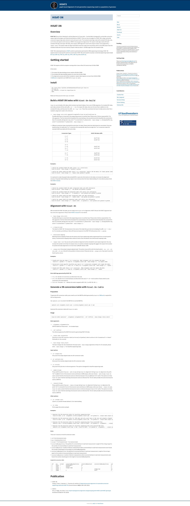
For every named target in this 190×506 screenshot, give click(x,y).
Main (118, 22)
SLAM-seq (56, 54)
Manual (118, 27)
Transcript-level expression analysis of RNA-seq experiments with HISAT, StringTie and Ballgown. (128, 85)
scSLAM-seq (83, 54)
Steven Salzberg (121, 102)
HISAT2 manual (56, 180)
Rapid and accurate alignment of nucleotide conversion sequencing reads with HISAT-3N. (127, 75)
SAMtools (54, 78)
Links (118, 37)
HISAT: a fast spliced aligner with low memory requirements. (127, 82)
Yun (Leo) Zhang (121, 100)
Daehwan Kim (120, 105)
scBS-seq (75, 54)
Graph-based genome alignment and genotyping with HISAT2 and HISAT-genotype (90, 490)
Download (119, 32)
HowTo (118, 35)
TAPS (71, 54)
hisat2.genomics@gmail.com (128, 61)
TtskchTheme (100, 503)
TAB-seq (62, 54)
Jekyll (93, 503)
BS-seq (52, 54)
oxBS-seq (67, 54)
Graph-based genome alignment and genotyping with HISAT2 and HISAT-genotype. (128, 78)
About (118, 24)
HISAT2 (63, 4)
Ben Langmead (120, 97)
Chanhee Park (120, 94)
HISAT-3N (119, 29)
